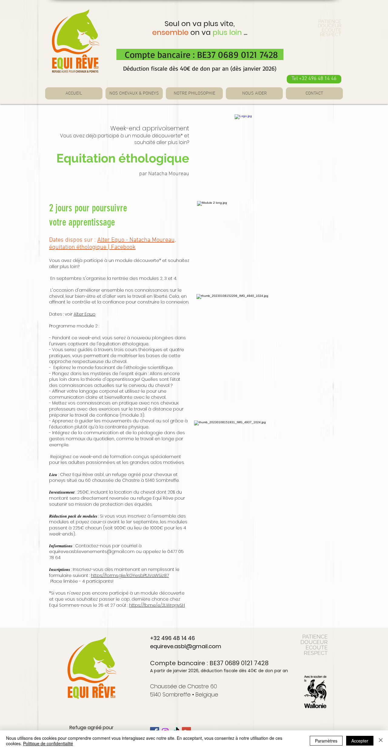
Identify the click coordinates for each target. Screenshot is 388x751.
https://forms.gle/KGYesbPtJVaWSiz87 (130, 575)
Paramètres (326, 741)
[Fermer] (380, 740)
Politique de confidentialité (48, 743)
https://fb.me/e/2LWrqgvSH (157, 605)
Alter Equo (84, 314)
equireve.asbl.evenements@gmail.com (92, 551)
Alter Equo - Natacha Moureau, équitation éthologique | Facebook (112, 243)
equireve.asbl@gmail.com (185, 646)
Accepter (359, 741)
